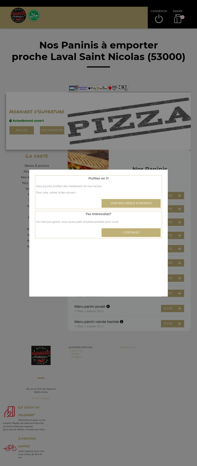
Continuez (131, 232)
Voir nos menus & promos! (131, 203)
